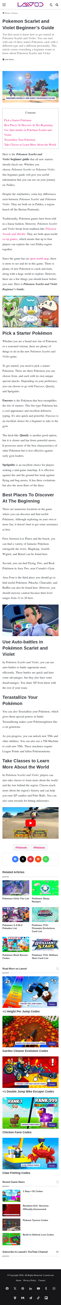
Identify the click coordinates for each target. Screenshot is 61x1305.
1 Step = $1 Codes (33, 1191)
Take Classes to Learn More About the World (30, 144)
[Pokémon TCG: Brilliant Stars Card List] (45, 944)
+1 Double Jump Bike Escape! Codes (28, 1091)
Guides (15, 13)
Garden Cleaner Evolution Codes (25, 1051)
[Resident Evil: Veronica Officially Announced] (11, 1210)
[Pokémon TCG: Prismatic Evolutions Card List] (45, 914)
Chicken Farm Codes (17, 1132)
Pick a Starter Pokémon (17, 120)
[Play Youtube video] (30, 823)
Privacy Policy (29, 1280)
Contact (41, 1280)
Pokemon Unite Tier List (15, 898)
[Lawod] (31, 4)
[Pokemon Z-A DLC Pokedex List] (15, 914)
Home (7, 13)
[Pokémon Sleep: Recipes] (45, 887)
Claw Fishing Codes (16, 1173)
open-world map (39, 258)
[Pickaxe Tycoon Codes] (11, 1225)
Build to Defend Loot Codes (38, 1234)
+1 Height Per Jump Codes (21, 1011)
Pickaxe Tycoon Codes (35, 1220)
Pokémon (40, 847)
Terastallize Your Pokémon (19, 140)
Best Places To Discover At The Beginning (28, 125)
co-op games (9, 239)
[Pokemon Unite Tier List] (15, 887)
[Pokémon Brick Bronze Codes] (15, 944)
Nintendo (22, 847)
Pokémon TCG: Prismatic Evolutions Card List (43, 928)
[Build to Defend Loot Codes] (11, 1239)
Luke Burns (9, 59)
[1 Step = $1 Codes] (11, 1196)
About (18, 1280)
